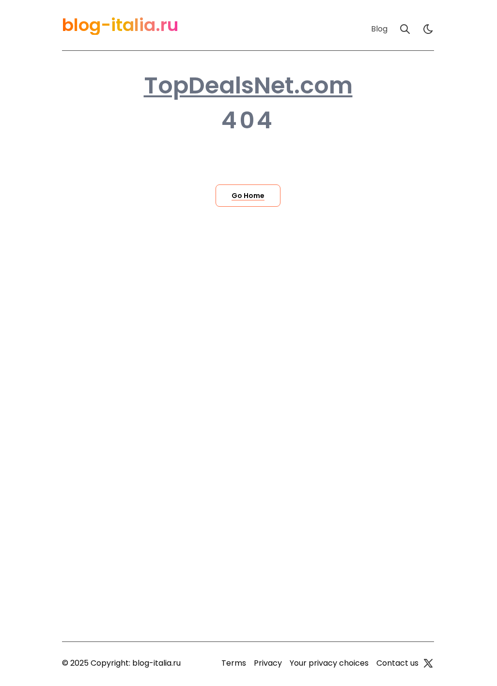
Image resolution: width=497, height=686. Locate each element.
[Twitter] (428, 663)
